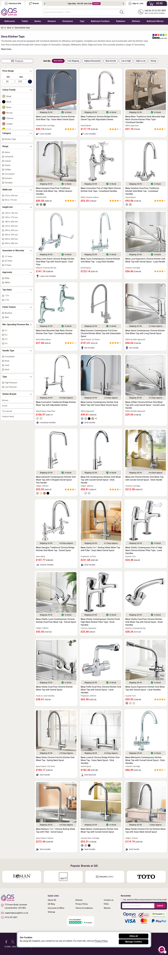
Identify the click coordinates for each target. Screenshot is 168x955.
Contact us (108, 900)
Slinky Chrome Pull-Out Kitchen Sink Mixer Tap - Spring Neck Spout (55, 759)
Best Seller (58, 61)
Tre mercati (7, 411)
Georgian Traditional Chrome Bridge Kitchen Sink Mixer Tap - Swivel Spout (55, 549)
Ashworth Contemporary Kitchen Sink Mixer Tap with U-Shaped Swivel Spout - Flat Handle (56, 480)
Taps (82, 21)
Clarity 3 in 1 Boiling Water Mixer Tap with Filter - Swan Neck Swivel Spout (100, 549)
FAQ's (106, 904)
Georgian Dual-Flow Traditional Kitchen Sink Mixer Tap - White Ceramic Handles (54, 191)
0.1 (6, 330)
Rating (153, 61)
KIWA (7, 278)
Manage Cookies (133, 942)
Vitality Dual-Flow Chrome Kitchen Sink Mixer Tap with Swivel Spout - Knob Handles (144, 622)
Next (123, 3)
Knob (7, 361)
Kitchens (136, 21)
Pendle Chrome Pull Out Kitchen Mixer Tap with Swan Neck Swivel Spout (145, 830)
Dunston (8, 178)
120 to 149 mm (11, 213)
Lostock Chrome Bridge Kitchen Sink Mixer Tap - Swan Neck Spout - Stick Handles (100, 760)
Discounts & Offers (56, 908)
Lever (7, 365)
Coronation (10, 174)
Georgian (9, 182)
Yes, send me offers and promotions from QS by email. (145, 900)
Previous (44, 3)
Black (8, 102)
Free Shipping (73, 61)
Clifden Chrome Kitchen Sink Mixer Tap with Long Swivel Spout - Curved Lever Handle (145, 405)
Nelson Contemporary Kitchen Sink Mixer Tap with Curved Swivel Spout (99, 830)
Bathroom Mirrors (155, 21)
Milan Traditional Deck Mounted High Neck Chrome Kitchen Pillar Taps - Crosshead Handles (145, 119)
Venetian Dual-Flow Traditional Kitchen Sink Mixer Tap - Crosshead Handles (142, 191)
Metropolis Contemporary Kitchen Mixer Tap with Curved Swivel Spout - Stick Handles (145, 760)
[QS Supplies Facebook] (6, 941)
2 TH (7, 300)
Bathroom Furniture (100, 21)
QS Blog (51, 904)
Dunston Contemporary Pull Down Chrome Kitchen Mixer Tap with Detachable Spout (101, 333)
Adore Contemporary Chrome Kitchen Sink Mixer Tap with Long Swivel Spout (145, 332)
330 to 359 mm (11, 239)
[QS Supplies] (9, 11)
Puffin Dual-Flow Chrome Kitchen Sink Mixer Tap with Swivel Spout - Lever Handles (101, 690)
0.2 (6, 335)
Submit (160, 906)
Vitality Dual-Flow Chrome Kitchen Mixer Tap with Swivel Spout (54, 688)
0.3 (6, 339)
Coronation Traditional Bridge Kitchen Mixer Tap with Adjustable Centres (56, 403)
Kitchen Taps (10, 139)
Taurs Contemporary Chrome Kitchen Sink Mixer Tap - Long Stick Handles (100, 260)
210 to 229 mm (11, 226)
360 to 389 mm (11, 243)
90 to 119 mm (11, 200)
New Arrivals (111, 61)
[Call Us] (140, 11)
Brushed (8, 313)
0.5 (6, 343)
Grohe (4, 406)
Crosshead (9, 356)
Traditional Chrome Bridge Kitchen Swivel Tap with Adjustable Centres (99, 118)
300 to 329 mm (11, 235)
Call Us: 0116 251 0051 (155, 10)
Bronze (9, 113)
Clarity (7, 165)
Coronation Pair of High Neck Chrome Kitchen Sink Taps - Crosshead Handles (101, 189)
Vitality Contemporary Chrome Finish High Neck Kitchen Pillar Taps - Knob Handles (100, 622)
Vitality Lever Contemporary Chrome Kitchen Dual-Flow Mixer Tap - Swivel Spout (56, 620)
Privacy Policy (81, 904)
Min (8, 77)
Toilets (25, 21)
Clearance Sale (15, 3)
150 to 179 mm (11, 217)
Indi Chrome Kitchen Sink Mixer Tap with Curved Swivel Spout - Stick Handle (144, 478)
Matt (7, 317)
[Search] (122, 12)
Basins (38, 21)
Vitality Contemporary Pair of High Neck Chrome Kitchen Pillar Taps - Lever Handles (143, 550)
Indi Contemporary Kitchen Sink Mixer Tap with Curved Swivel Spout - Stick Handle (101, 480)
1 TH (7, 296)
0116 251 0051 (11, 917)
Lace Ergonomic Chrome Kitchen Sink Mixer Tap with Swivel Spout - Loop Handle (145, 260)
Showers (52, 21)
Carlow (8, 161)
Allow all (133, 936)
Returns (107, 908)
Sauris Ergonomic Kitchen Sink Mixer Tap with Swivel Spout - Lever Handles (145, 688)
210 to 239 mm (11, 195)
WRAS (7, 282)
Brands (36, 3)
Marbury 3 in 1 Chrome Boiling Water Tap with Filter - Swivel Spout (55, 830)
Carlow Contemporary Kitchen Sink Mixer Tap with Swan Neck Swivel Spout (99, 403)
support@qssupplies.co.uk (16, 913)
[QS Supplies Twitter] (12, 941)
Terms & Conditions (84, 908)
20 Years (8, 261)
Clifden (8, 169)
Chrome (9, 118)
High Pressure (11, 382)
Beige (8, 96)
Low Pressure (11, 387)
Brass (8, 107)
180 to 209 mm (11, 222)
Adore (7, 152)
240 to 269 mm (11, 230)
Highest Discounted (92, 61)
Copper (9, 124)
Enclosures (67, 21)
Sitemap (51, 912)
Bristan (5, 400)
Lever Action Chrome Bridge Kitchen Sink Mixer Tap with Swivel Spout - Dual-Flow (55, 262)
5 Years (8, 265)
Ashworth (9, 156)
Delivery (78, 900)
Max (21, 77)
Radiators (120, 21)
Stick (7, 369)
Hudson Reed (8, 416)
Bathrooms (9, 21)
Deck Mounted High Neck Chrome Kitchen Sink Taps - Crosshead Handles (54, 332)
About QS (52, 900)
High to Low (141, 61)
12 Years (8, 256)
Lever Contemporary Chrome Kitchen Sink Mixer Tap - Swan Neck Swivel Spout (55, 118)
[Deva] (160, 36)
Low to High (126, 61)
